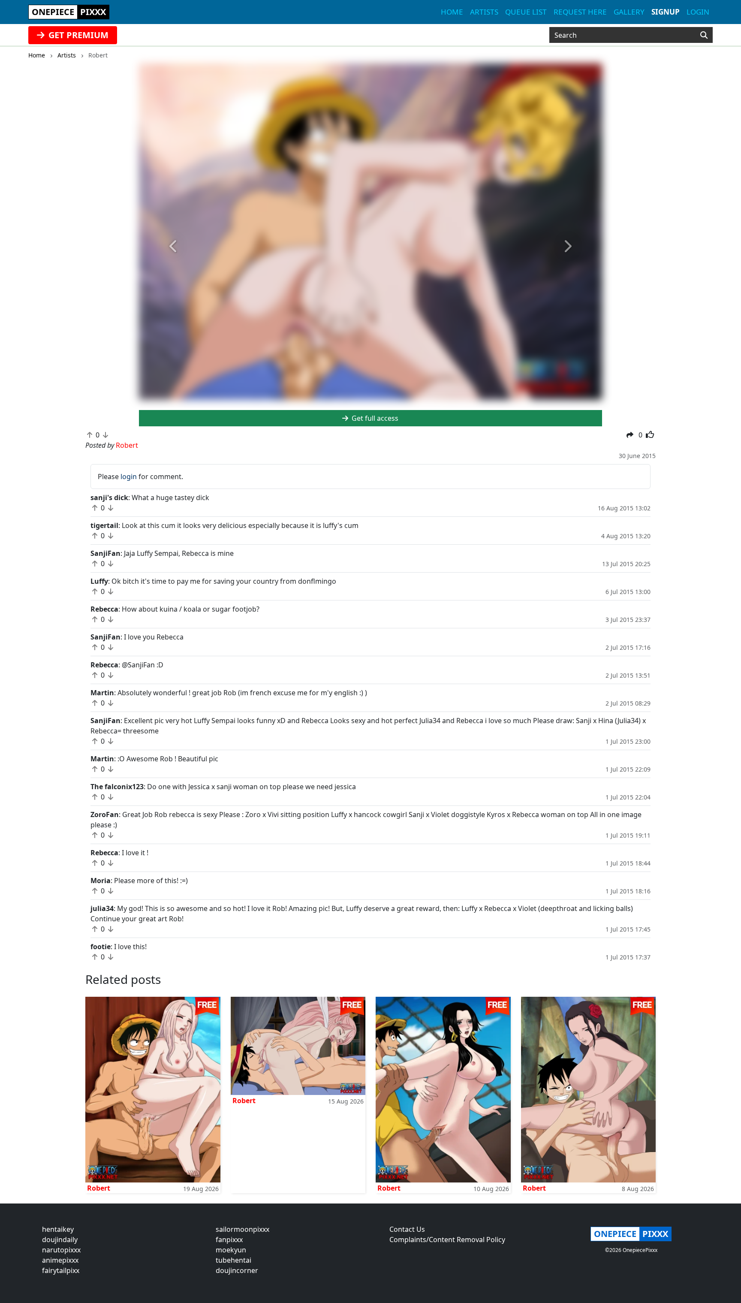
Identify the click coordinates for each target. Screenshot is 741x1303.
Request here (580, 12)
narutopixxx (61, 1250)
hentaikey (58, 1229)
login (128, 476)
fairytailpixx (60, 1270)
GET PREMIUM (77, 35)
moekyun (231, 1250)
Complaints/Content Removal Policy (447, 1239)
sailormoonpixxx (242, 1229)
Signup (665, 12)
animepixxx (60, 1260)
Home (452, 12)
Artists (484, 12)
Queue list (526, 12)
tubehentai (233, 1260)
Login (698, 12)
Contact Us (407, 1229)
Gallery (629, 12)
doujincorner (237, 1270)
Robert (98, 1188)
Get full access (374, 418)
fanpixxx (229, 1239)
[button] (173, 246)
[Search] (704, 35)
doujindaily (60, 1239)
